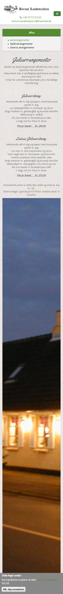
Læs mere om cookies (47, 579)
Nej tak (5, 582)
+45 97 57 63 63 (31, 17)
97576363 (36, 191)
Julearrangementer (19, 40)
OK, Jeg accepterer (13, 589)
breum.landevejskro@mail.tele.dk (31, 21)
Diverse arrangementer (22, 47)
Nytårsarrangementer (21, 43)
